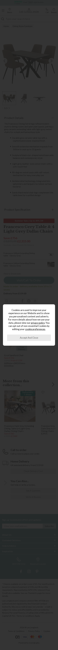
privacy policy (38, 322)
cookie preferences (35, 329)
